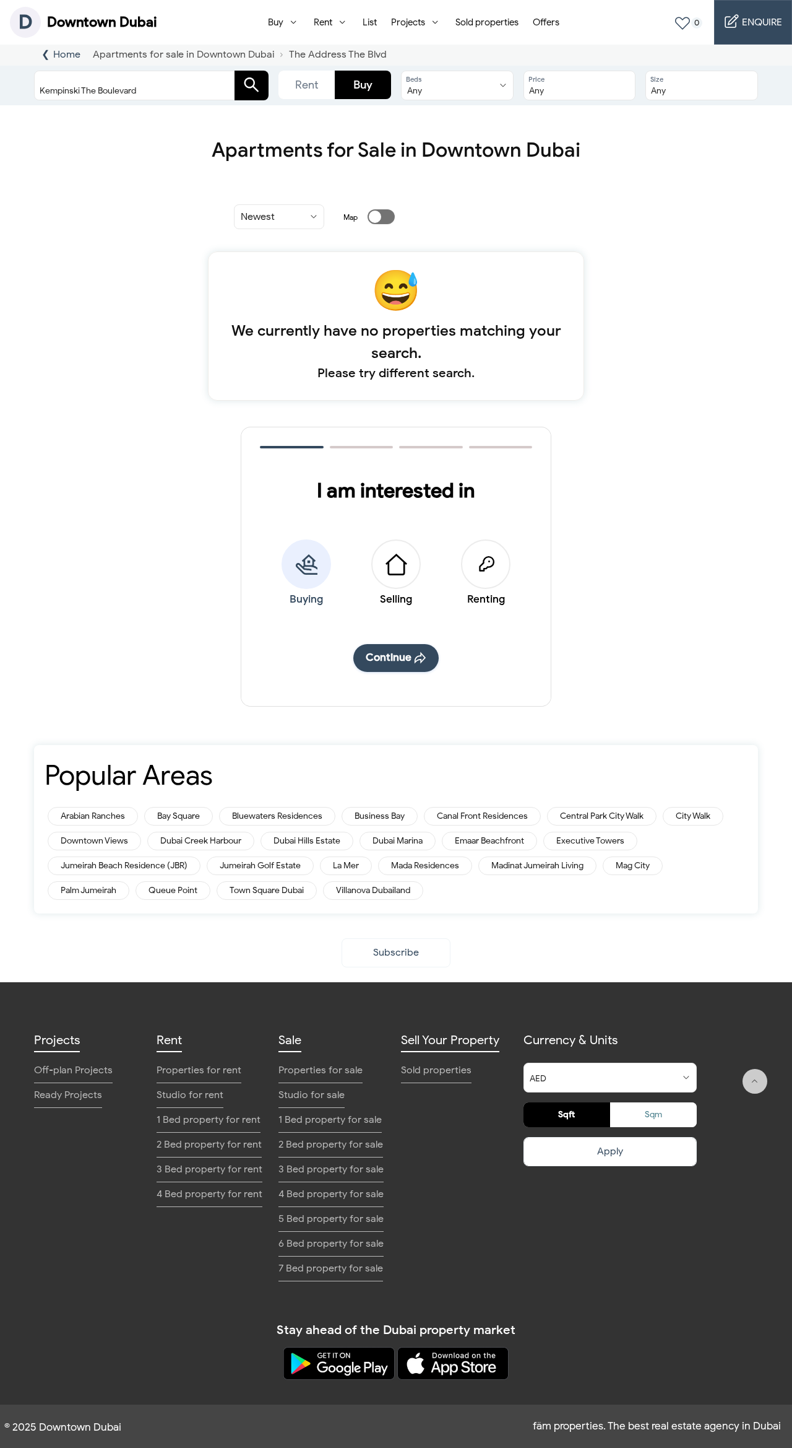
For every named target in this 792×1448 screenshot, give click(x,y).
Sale (289, 1040)
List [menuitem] (370, 22)
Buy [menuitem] (275, 22)
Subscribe (396, 952)
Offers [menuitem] (546, 22)
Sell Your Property (450, 1040)
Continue (388, 657)
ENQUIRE (760, 22)
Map (350, 217)
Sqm (653, 1114)
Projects (57, 1040)
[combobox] (139, 85)
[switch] (374, 217)
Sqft (566, 1114)
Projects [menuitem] (408, 22)
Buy (362, 85)
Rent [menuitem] (323, 22)
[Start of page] (754, 1081)
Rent (307, 85)
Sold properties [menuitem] (487, 22)
